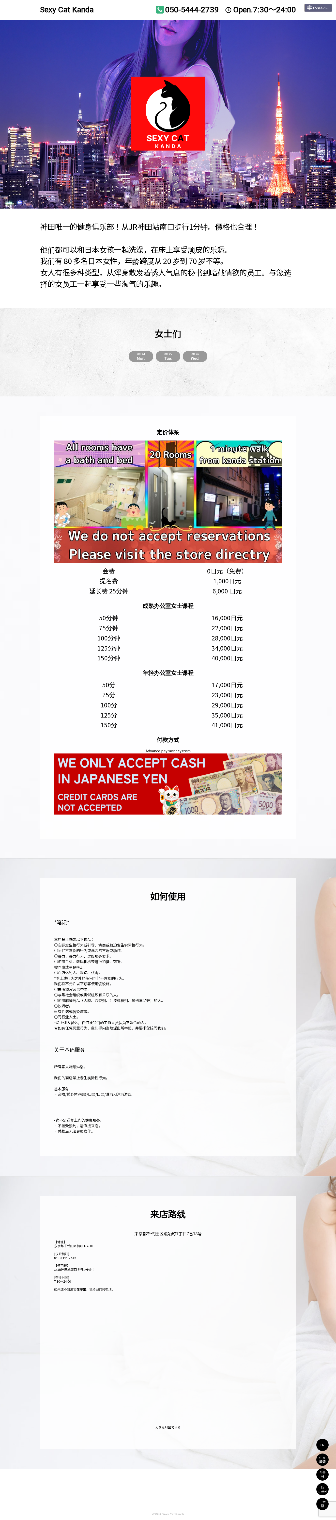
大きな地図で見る (168, 1427)
